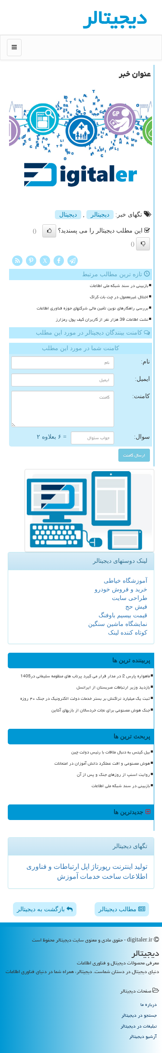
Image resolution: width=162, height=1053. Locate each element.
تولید (140, 866)
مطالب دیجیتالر (118, 909)
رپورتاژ (100, 866)
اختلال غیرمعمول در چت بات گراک (119, 297)
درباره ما (148, 1004)
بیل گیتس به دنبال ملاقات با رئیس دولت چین (110, 752)
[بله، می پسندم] (49, 230)
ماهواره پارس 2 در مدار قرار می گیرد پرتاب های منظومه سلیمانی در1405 (85, 676)
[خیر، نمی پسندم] (143, 243)
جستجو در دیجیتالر (139, 1015)
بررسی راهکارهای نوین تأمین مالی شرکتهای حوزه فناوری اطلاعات (92, 308)
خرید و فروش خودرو (121, 589)
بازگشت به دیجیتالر (42, 909)
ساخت (110, 876)
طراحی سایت (129, 598)
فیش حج (136, 606)
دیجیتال (68, 214)
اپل (84, 866)
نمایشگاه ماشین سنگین (117, 624)
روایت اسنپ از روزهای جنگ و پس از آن (113, 774)
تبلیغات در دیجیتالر (139, 1026)
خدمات (89, 876)
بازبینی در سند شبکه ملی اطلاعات (119, 285)
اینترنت (122, 866)
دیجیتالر (100, 214)
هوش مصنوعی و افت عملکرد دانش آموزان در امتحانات (102, 763)
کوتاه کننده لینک (127, 632)
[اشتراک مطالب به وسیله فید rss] (17, 260)
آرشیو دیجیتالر (143, 1036)
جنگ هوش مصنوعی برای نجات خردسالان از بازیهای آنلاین (100, 710)
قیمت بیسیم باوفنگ (122, 615)
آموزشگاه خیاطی (125, 581)
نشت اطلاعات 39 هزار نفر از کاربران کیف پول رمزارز (102, 319)
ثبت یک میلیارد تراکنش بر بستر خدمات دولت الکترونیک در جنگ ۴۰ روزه (85, 698)
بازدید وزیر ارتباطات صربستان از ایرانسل (113, 687)
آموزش (67, 876)
